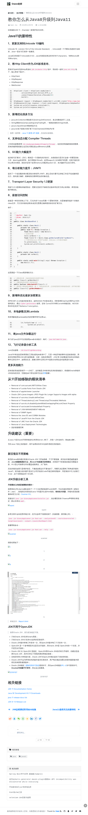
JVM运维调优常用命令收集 (24, 710)
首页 (12, 13)
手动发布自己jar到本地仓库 (20, 787)
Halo (57, 811)
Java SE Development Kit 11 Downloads (24, 693)
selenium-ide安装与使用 (20, 798)
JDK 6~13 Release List (17, 702)
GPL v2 (64, 665)
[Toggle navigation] (78, 4)
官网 (44, 373)
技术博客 (20, 13)
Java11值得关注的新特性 (64, 710)
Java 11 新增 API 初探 (30, 133)
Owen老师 (16, 4)
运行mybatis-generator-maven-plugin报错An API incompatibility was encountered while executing (42, 780)
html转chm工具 (15, 792)
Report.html (23, 621)
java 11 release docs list (17, 697)
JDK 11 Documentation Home (20, 689)
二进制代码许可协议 (31, 665)
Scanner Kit (26, 494)
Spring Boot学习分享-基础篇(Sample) (26, 774)
